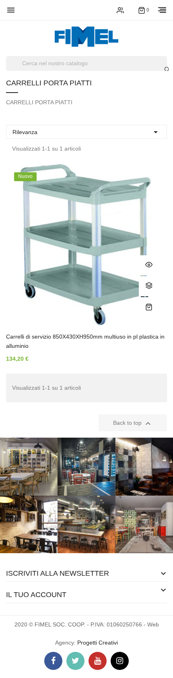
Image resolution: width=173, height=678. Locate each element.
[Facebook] (53, 661)
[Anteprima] (149, 265)
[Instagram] (120, 661)
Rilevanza (86, 132)
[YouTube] (98, 661)
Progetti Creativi (97, 642)
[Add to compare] (149, 286)
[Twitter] (75, 661)
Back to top (133, 423)
